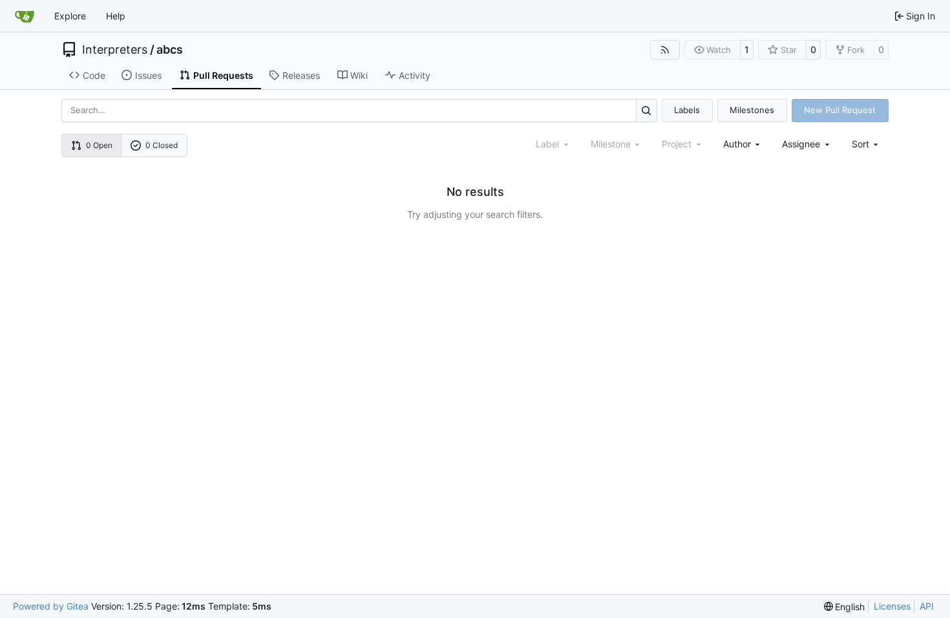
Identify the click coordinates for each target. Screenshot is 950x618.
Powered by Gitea (51, 606)
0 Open (99, 145)
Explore (70, 15)
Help (115, 15)
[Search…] (646, 110)
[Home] (24, 16)
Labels (687, 110)
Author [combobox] (737, 143)
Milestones (752, 110)
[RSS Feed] (665, 49)
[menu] (866, 143)
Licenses (892, 606)
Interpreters (114, 49)
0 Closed (161, 145)
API (927, 606)
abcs (169, 49)
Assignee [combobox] (801, 143)
